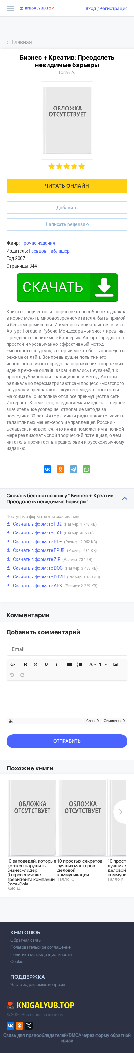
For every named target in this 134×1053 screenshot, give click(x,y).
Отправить (67, 741)
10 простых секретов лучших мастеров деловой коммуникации (79, 867)
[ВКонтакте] (47, 470)
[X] (29, 1026)
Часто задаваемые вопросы (37, 984)
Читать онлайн (67, 186)
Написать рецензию (67, 224)
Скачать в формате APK (54, 585)
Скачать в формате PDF (54, 541)
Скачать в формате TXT (52, 532)
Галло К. (66, 879)
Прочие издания (37, 243)
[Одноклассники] (60, 470)
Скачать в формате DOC (55, 568)
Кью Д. (14, 888)
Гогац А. (67, 72)
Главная (22, 42)
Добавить (67, 207)
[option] (32, 835)
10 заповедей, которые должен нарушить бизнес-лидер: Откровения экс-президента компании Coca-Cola (31, 872)
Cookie (16, 961)
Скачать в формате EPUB (54, 550)
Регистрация (113, 8)
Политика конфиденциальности (41, 954)
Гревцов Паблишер (49, 251)
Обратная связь (25, 940)
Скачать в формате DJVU (56, 576)
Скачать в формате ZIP (52, 559)
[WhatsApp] (86, 470)
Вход (91, 8)
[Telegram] (73, 470)
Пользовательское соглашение (40, 947)
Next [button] (119, 812)
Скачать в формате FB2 (54, 524)
